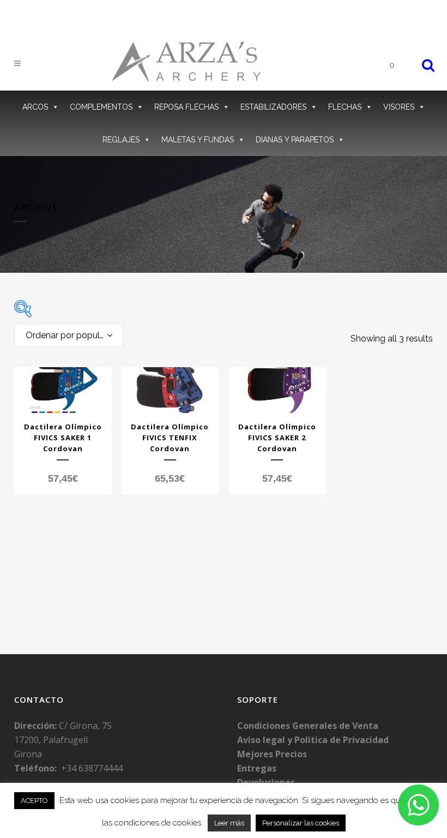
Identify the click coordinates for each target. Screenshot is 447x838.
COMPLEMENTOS (101, 107)
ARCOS (35, 107)
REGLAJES (121, 139)
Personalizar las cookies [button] (300, 823)
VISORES (398, 107)
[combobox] (68, 336)
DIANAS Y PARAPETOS (295, 139)
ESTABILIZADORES (273, 107)
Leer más (229, 823)
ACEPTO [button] (34, 801)
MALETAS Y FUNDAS (197, 139)
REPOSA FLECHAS (186, 107)
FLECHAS (344, 107)
